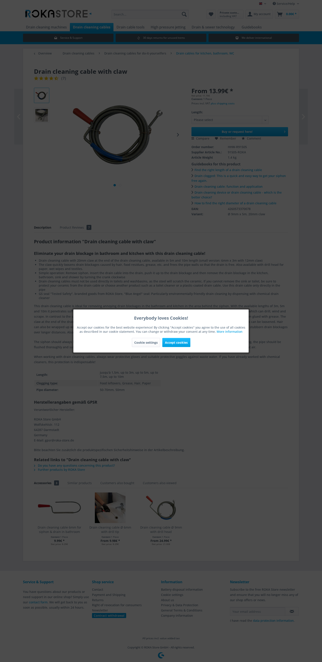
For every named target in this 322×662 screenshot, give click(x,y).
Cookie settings (146, 342)
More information (229, 331)
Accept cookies (176, 342)
